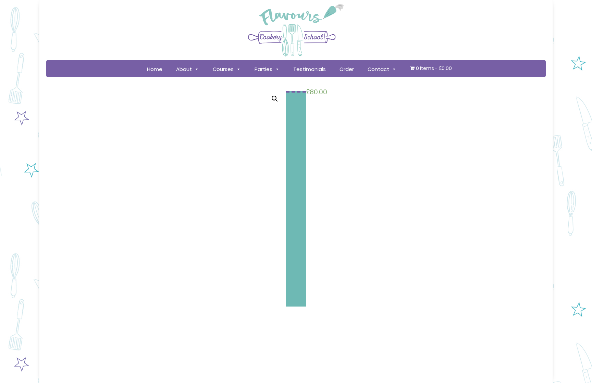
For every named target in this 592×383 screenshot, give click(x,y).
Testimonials (309, 69)
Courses (223, 69)
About (184, 69)
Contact (378, 69)
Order (347, 69)
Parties (263, 69)
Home (154, 69)
